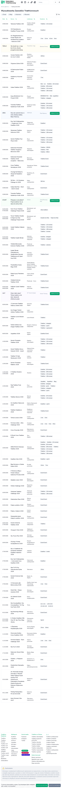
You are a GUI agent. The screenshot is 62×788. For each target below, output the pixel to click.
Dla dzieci (13, 744)
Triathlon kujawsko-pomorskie (37, 739)
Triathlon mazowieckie (37, 750)
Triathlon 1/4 (4, 746)
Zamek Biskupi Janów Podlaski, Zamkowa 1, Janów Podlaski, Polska (32, 266)
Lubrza (29, 357)
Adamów (29, 551)
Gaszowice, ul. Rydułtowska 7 (31, 659)
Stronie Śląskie (31, 627)
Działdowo (30, 411)
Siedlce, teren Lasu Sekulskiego (32, 584)
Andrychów (30, 523)
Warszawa (30, 569)
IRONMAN (3, 758)
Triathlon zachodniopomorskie (51, 752)
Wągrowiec (30, 123)
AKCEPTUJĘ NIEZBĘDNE (54, 785)
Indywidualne (14, 748)
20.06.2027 (5, 699)
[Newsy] (35, 2)
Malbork (29, 228)
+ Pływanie (26, 14)
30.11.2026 (5, 693)
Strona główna (5, 6)
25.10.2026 (5, 679)
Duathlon (13, 736)
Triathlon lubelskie (36, 744)
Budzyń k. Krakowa (32, 325)
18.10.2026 (5, 659)
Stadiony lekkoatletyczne (38, 761)
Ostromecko (30, 620)
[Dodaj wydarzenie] (55, 2)
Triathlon (3, 738)
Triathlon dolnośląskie (37, 736)
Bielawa (30, 480)
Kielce (30, 597)
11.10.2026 (5, 634)
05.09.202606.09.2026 (5, 287)
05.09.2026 (5, 245)
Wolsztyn (30, 447)
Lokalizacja (29, 19)
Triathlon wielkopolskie (52, 750)
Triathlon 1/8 (4, 747)
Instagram (24, 738)
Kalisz (30, 87)
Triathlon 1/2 (4, 744)
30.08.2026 (5, 87)
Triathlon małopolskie (37, 748)
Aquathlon (14, 738)
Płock (30, 139)
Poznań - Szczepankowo (31, 542)
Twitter (23, 740)
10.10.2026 (5, 627)
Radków (30, 341)
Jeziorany (30, 237)
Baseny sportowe (36, 757)
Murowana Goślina (32, 634)
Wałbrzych (30, 530)
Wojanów (30, 149)
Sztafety (13, 746)
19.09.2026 (5, 448)
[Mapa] (22, 2)
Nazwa (12, 19)
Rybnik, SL (29, 577)
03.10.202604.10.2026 (5, 620)
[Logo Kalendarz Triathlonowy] (8, 2)
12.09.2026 (5, 341)
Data (3, 19)
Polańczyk (30, 244)
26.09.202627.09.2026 (5, 523)
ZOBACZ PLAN (55, 46)
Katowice (29, 38)
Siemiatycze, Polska (32, 166)
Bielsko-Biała (30, 653)
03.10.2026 (5, 605)
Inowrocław (30, 77)
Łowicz (29, 511)
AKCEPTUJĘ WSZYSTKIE (42, 785)
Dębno (32, 666)
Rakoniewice (30, 430)
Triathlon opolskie (36, 752)
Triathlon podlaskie (51, 738)
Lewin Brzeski (30, 317)
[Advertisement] (31, 716)
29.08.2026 (5, 24)
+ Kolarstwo (18, 14)
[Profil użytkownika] (59, 2)
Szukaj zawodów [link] (15, 6)
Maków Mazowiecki (32, 403)
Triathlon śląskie (50, 742)
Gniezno (30, 505)
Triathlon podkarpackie (52, 736)
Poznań (30, 97)
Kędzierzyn (30, 194)
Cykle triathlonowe (14, 751)
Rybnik (29, 333)
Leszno (30, 417)
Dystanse (42, 19)
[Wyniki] (28, 2)
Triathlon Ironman (3, 741)
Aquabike (13, 742)
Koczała (29, 465)
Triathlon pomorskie (51, 740)
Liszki (30, 311)
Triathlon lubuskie (36, 742)
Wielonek (29, 492)
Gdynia (29, 640)
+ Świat (4, 14)
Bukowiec (30, 158)
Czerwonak (30, 561)
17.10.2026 (5, 653)
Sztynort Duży (30, 350)
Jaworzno (29, 304)
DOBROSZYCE (30, 70)
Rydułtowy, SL (30, 173)
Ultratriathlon (4, 760)
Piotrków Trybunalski (30, 56)
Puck (29, 386)
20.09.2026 (5, 492)
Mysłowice (29, 679)
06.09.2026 (5, 311)
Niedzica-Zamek (31, 23)
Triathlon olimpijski (3, 750)
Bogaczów (29, 485)
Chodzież (30, 423)
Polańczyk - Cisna (31, 281)
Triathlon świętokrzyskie (52, 744)
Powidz (30, 472)
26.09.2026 (5, 530)
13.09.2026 (5, 386)
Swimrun (13, 740)
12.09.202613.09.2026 (5, 372)
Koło (30, 459)
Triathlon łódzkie (36, 746)
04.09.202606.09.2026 (5, 217)
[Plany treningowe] (32, 2)
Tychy (28, 605)
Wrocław (30, 535)
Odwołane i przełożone (14, 754)
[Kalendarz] (25, 2)
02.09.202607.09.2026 (5, 209)
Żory (29, 436)
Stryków (29, 373)
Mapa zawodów (36, 763)
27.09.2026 (5, 551)
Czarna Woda (30, 274)
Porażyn (30, 30)
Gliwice (29, 396)
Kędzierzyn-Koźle (31, 105)
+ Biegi (10, 14)
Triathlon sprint (5, 753)
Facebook (23, 736)
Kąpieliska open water (37, 759)
